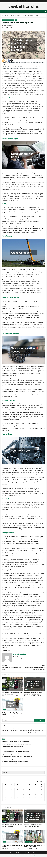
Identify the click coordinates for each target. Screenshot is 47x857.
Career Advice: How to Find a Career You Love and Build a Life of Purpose (16, 749)
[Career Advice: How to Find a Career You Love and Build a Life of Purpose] (34, 836)
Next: (34, 667)
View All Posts (17, 659)
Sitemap (33, 855)
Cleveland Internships (23, 6)
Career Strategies (28, 841)
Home (16, 20)
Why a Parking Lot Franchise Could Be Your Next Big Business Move (15, 741)
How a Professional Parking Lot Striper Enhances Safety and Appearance (33, 693)
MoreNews (27, 852)
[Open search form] (45, 11)
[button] (2, 11)
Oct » (43, 802)
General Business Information (8, 20)
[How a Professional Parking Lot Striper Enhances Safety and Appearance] (34, 684)
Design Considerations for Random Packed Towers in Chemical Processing (17, 756)
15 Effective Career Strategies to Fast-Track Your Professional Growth (16, 751)
